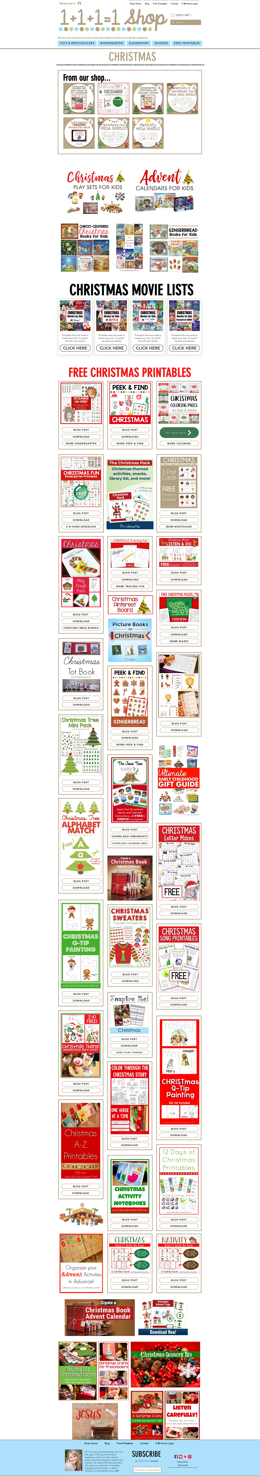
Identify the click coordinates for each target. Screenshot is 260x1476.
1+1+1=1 (89, 1468)
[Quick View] (79, 98)
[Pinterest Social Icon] (185, 1456)
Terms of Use (183, 1465)
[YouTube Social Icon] (180, 1456)
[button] (185, 15)
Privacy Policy (182, 1462)
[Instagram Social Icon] (189, 1456)
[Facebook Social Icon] (176, 1456)
